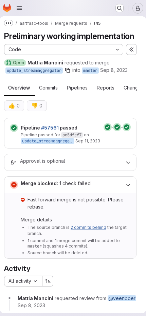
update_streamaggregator (34, 70)
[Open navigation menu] (19, 8)
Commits (48, 88)
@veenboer (121, 298)
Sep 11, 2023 (87, 140)
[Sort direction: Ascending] (47, 281)
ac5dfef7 (71, 135)
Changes (134, 88)
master (90, 70)
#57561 (50, 128)
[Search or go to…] (119, 8)
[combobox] (23, 281)
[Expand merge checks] (128, 185)
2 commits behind (88, 227)
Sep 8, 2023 (114, 70)
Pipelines (77, 88)
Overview (19, 88)
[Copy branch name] (67, 70)
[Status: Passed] (14, 128)
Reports (105, 88)
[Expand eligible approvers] (128, 162)
